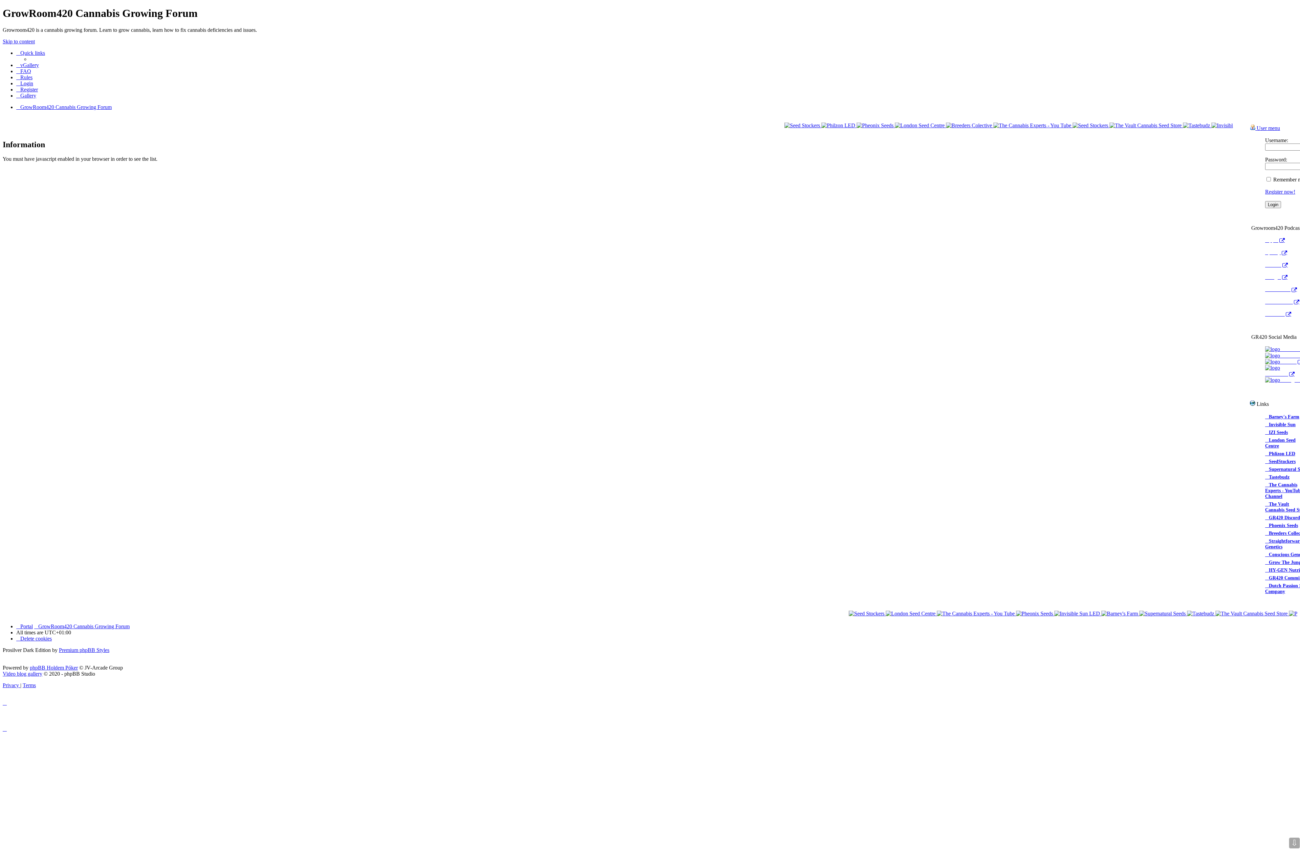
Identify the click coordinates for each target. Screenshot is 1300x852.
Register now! (1280, 192)
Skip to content (19, 41)
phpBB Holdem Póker (54, 668)
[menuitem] (27, 65)
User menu (1267, 128)
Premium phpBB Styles (84, 650)
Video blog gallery (22, 674)
